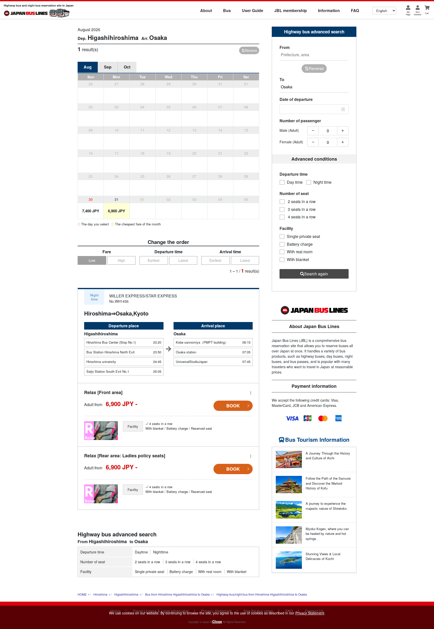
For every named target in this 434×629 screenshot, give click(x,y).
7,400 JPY (90, 211)
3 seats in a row (177, 561)
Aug (88, 67)
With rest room (210, 571)
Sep (108, 67)
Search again (316, 274)
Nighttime (160, 551)
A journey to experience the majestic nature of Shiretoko (326, 506)
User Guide (252, 10)
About (206, 10)
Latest (183, 260)
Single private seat (149, 571)
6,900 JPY (116, 211)
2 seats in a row (147, 561)
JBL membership (290, 10)
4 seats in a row (208, 561)
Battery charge (181, 571)
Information (329, 10)
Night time (322, 182)
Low (92, 260)
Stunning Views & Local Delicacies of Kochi (323, 556)
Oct (127, 67)
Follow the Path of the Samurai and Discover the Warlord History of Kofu (328, 483)
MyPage (408, 13)
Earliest (153, 260)
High (121, 260)
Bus (227, 10)
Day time (295, 182)
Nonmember (417, 13)
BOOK (233, 405)
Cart (427, 13)
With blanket (236, 571)
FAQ (355, 10)
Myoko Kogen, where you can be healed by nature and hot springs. (327, 533)
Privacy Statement (309, 612)
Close (217, 621)
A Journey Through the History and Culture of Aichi (328, 456)
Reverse (251, 50)
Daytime (141, 551)
